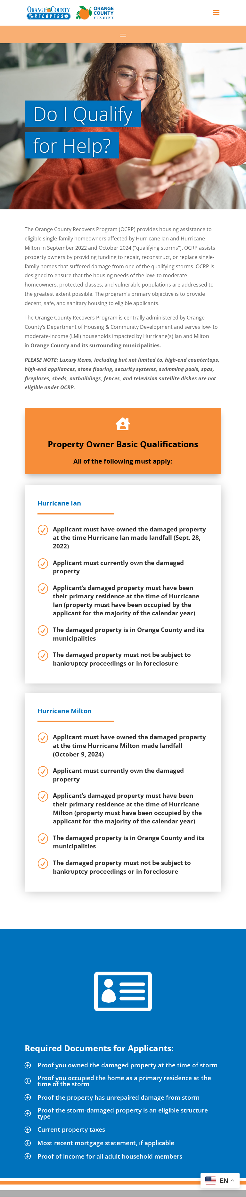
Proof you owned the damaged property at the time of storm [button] (127, 1065)
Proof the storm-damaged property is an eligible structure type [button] (122, 1113)
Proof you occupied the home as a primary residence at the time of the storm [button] (124, 1081)
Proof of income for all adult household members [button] (109, 1156)
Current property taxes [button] (71, 1129)
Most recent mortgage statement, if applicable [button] (105, 1143)
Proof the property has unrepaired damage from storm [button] (118, 1097)
